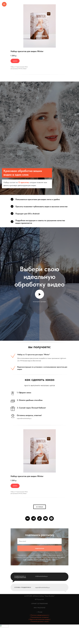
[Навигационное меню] (4, 4)
